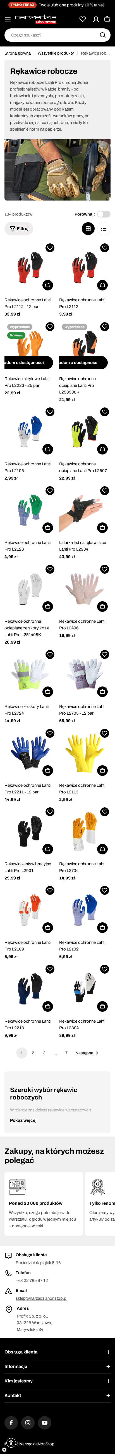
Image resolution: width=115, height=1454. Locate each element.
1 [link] (22, 1053)
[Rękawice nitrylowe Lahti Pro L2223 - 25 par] (30, 346)
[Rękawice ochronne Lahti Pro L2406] (85, 589)
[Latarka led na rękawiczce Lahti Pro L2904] (85, 510)
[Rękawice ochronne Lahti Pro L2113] (85, 753)
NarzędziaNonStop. (37, 1444)
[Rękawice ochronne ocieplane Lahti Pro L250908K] (85, 346)
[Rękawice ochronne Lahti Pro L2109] (30, 910)
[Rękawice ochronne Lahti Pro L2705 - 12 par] (85, 674)
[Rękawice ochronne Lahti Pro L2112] (85, 267)
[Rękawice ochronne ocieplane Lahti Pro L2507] (85, 431)
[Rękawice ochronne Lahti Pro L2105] (30, 431)
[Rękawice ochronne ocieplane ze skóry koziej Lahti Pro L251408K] (30, 589)
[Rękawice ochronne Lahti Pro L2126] (30, 510)
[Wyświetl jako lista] (104, 228)
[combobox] (57, 35)
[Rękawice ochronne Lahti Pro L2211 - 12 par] (30, 753)
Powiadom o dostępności (74, 362)
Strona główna (17, 53)
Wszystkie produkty (56, 53)
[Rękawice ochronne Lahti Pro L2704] (85, 831)
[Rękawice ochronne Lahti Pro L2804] (85, 989)
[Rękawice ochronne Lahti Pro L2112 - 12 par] (30, 267)
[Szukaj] (102, 35)
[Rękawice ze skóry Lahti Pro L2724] (30, 674)
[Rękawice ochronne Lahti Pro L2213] (30, 989)
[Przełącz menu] (7, 19)
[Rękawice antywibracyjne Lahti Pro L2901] (30, 831)
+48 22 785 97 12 (32, 1280)
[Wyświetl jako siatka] (88, 228)
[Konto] (96, 19)
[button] (49, 247)
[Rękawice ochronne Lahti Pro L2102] (85, 910)
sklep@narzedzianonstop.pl (41, 1298)
